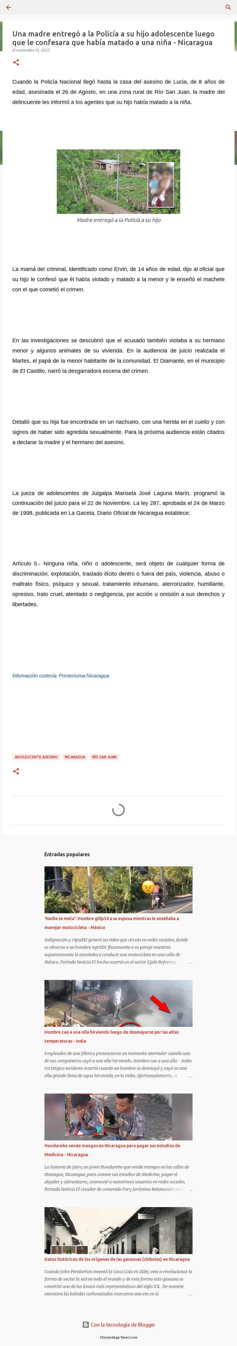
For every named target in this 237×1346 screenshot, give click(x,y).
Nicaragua (75, 757)
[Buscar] (228, 7)
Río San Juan (104, 757)
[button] (16, 63)
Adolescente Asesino (36, 757)
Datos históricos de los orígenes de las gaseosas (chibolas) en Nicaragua (117, 1259)
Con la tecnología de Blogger (122, 1324)
